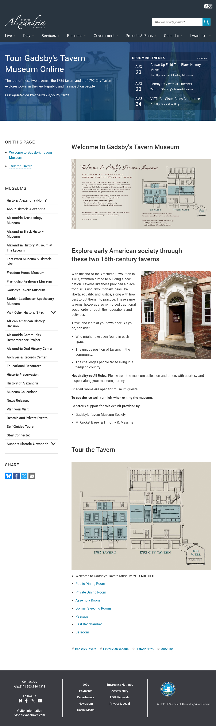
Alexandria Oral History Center (30, 348)
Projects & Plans (139, 35)
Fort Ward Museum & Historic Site (29, 261)
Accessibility (119, 691)
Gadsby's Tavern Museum (26, 290)
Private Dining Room (91, 592)
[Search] (206, 22)
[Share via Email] (31, 476)
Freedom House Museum (25, 272)
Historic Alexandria (116, 649)
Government (104, 35)
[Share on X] (24, 476)
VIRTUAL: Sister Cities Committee (175, 98)
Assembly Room (88, 600)
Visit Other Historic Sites (25, 312)
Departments (85, 697)
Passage (82, 616)
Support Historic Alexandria (28, 444)
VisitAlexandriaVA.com (29, 715)
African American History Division (26, 323)
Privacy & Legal (119, 703)
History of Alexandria (23, 383)
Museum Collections (22, 392)
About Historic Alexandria (26, 209)
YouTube (40, 701)
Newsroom (86, 703)
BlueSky (20, 701)
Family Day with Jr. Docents (171, 84)
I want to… (198, 35)
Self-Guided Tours (20, 426)
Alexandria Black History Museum (25, 234)
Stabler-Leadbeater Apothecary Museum (30, 301)
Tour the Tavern (20, 166)
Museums (167, 649)
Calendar (171, 35)
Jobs (85, 684)
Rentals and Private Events (27, 418)
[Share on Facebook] (16, 476)
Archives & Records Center (27, 357)
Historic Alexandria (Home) (27, 200)
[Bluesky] (8, 476)
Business (74, 35)
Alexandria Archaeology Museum (24, 220)
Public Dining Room (90, 583)
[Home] (25, 22)
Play (26, 35)
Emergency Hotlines (120, 684)
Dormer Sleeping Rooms (94, 608)
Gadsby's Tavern (85, 649)
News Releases (18, 400)
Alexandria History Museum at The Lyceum (30, 248)
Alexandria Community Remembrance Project (24, 337)
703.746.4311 (36, 686)
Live (8, 35)
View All (202, 58)
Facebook (26, 701)
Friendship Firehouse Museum (29, 281)
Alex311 (19, 686)
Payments (85, 691)
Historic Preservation (23, 374)
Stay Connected (19, 435)
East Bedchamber (89, 624)
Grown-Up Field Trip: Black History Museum (175, 67)
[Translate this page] (208, 6)
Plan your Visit (18, 409)
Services (49, 35)
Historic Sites (145, 649)
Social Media (85, 710)
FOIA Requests (120, 697)
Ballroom (82, 632)
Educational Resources (24, 366)
